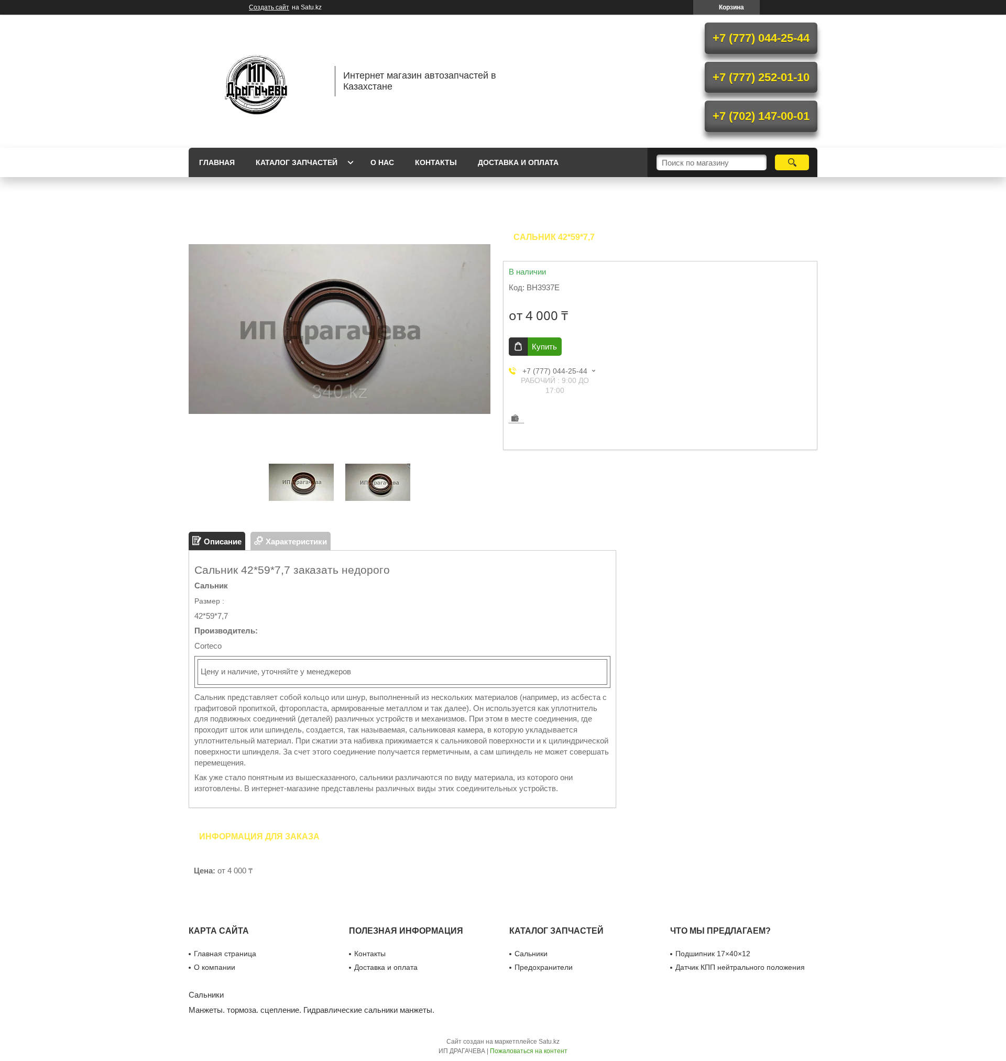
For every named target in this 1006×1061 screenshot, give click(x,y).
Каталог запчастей (296, 162)
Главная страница (225, 953)
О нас (382, 162)
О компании (214, 967)
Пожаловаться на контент (528, 1051)
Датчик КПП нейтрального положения (740, 967)
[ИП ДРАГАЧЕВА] (257, 81)
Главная (217, 162)
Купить (544, 346)
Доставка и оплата (518, 162)
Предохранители (544, 967)
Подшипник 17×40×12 (712, 953)
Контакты (436, 162)
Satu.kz (549, 1041)
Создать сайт (269, 7)
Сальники (531, 953)
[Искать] (792, 162)
